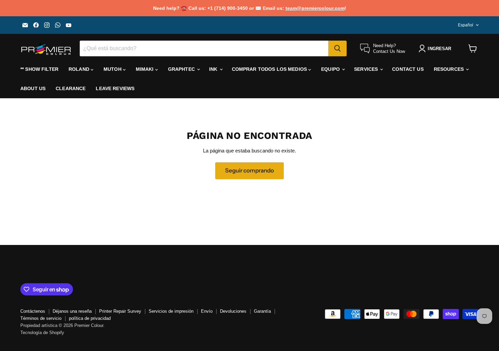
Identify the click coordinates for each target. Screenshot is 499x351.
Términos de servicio (40, 318)
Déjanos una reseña (72, 311)
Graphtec (182, 69)
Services (366, 69)
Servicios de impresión (171, 311)
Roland (80, 69)
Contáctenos (32, 311)
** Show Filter (39, 69)
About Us (32, 88)
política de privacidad (90, 318)
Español (465, 25)
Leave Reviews (115, 88)
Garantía (262, 311)
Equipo (331, 69)
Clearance (71, 88)
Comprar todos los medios (270, 69)
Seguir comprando (249, 170)
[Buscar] (337, 48)
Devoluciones (233, 311)
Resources (449, 69)
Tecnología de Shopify (42, 332)
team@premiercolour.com (315, 8)
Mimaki (145, 69)
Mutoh (113, 69)
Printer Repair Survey (120, 311)
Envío (206, 311)
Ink (214, 69)
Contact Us (407, 69)
